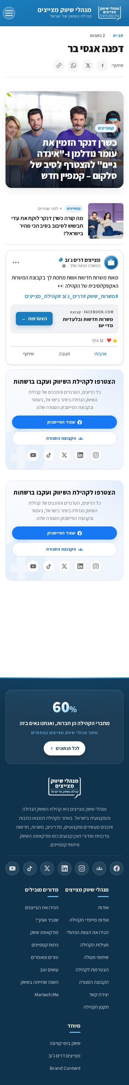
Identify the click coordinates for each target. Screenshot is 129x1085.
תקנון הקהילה (96, 1006)
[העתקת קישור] (59, 66)
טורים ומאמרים (44, 957)
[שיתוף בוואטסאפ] (73, 66)
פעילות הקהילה (94, 944)
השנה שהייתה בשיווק (39, 982)
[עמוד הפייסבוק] (116, 868)
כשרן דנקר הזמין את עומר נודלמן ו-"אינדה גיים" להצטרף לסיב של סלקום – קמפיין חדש (73, 159)
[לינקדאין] (80, 455)
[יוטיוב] (33, 455)
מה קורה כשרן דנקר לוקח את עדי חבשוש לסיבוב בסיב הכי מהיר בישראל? (47, 225)
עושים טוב (49, 969)
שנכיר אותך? (46, 919)
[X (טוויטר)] (47, 868)
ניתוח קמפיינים (45, 944)
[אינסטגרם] (96, 455)
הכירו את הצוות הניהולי (88, 932)
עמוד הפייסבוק (61, 422)
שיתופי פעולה (96, 957)
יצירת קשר (99, 994)
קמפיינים (106, 128)
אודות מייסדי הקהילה (89, 919)
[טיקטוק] (49, 455)
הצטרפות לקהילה (92, 969)
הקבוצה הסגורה (61, 438)
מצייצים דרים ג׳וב (64, 1055)
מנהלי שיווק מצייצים (64, 9)
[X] (64, 455)
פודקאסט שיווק (44, 932)
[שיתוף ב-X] (88, 66)
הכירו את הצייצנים (41, 907)
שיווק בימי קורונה (65, 1043)
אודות (103, 907)
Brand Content (65, 1068)
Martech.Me (46, 994)
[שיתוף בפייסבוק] (102, 66)
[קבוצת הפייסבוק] (99, 868)
